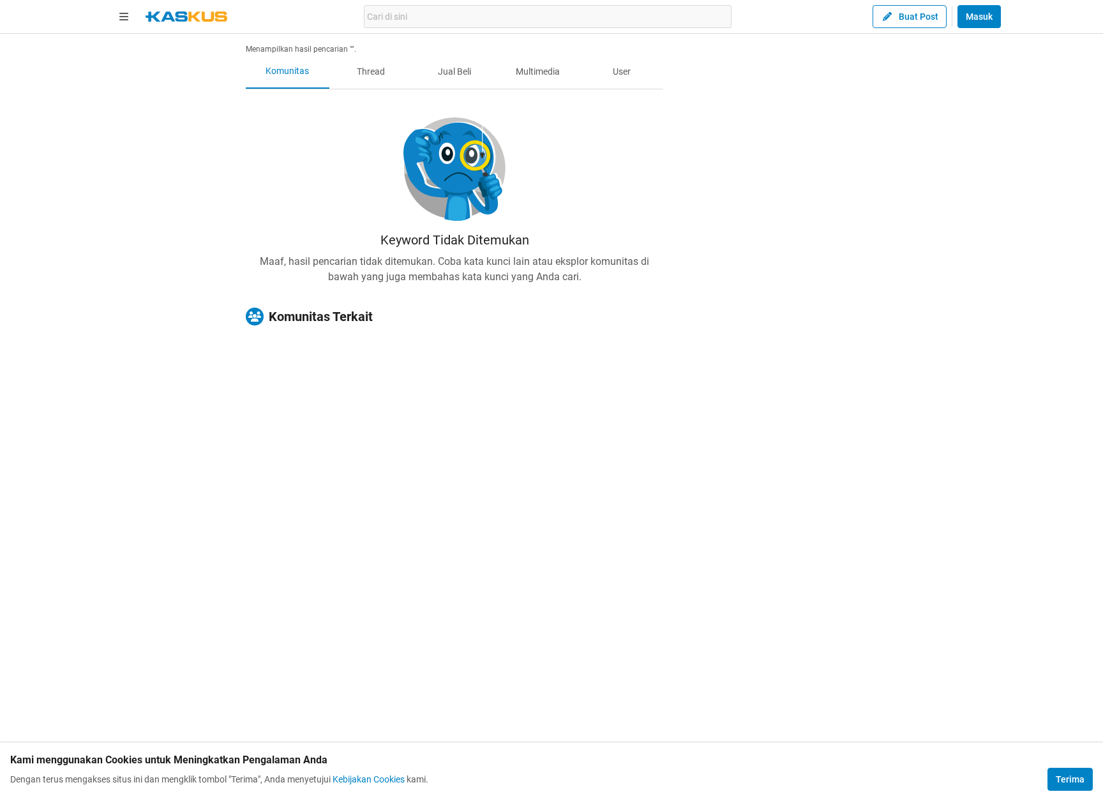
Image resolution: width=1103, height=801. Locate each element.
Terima (1070, 779)
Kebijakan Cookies (369, 779)
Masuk (979, 16)
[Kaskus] (186, 16)
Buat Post (918, 16)
